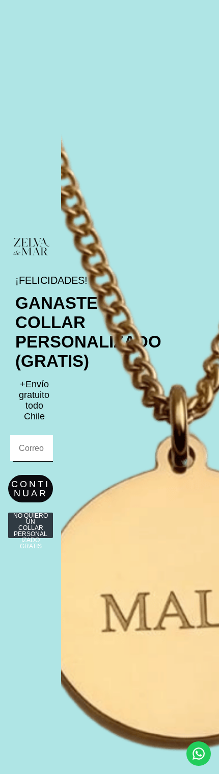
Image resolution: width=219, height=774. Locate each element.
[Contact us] (198, 753)
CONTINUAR (30, 488)
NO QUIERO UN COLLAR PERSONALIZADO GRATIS (30, 525)
